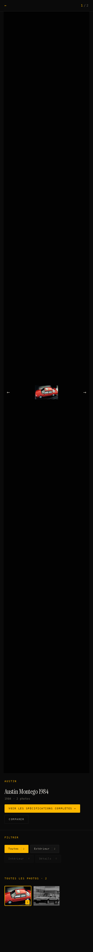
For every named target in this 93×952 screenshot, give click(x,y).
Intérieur (19, 858)
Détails (48, 858)
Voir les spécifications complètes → (42, 808)
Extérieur (45, 848)
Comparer (16, 819)
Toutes (16, 848)
